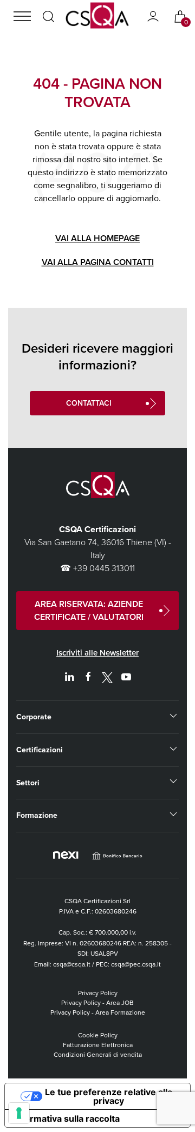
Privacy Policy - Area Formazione (97, 1012)
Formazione (36, 815)
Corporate (33, 717)
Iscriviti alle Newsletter (97, 653)
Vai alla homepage (97, 239)
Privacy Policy (98, 993)
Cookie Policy (98, 1035)
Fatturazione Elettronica (98, 1045)
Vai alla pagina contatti (98, 262)
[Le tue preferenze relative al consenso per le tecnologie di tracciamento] (19, 1113)
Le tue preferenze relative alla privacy (108, 1096)
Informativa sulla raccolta (67, 1118)
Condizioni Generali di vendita (98, 1055)
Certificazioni (39, 750)
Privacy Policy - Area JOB (97, 1003)
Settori (28, 783)
